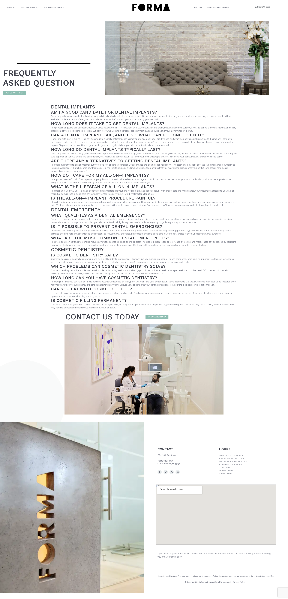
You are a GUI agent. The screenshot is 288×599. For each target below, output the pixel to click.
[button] (11, 7)
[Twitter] (166, 472)
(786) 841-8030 (169, 455)
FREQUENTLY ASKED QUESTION (39, 78)
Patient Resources (54, 7)
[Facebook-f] (160, 472)
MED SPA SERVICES (29, 7)
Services (11, 7)
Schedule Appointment (219, 7)
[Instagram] (178, 472)
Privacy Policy (239, 582)
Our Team (197, 7)
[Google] (172, 472)
